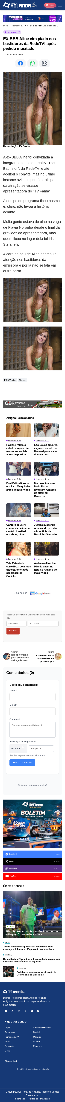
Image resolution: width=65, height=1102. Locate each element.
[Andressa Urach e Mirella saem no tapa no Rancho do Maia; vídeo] (46, 549)
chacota (22, 380)
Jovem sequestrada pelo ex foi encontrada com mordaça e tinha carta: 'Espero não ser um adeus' (28, 947)
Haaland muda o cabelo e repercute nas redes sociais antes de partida (17, 449)
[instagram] (19, 1011)
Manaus (37, 1037)
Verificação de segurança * (22, 741)
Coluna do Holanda (42, 1027)
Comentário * (16, 719)
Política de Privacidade (39, 1098)
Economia (9, 1046)
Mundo (36, 1041)
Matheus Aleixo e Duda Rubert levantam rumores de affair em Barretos (45, 490)
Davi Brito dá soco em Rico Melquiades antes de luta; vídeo (18, 486)
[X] (12, 1011)
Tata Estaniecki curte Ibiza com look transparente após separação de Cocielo (18, 570)
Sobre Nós (20, 1098)
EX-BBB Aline (10, 380)
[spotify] (38, 1011)
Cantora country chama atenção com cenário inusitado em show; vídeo (18, 529)
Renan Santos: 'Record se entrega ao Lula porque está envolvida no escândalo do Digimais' (31, 960)
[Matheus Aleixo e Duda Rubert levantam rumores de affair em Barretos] (46, 469)
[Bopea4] (20, 5)
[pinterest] (25, 1011)
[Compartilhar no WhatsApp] (32, 63)
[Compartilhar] (44, 63)
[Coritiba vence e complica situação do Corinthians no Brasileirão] (8, 971)
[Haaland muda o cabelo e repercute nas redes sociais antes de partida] (18, 430)
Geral (7, 1050)
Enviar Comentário (22, 762)
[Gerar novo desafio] (23, 748)
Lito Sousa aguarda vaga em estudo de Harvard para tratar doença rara (45, 449)
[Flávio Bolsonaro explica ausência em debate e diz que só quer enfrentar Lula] (32, 914)
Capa (7, 1027)
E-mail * (13, 705)
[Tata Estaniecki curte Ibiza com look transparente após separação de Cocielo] (18, 549)
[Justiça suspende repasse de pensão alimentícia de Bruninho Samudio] (46, 510)
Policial (36, 1032)
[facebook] (6, 1011)
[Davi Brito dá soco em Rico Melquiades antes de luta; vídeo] (18, 469)
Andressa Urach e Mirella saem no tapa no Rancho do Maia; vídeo (45, 568)
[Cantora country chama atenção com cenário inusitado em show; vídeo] (18, 510)
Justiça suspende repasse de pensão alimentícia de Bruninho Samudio (45, 529)
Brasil (7, 1041)
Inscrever (13, 630)
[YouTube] (32, 1011)
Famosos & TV (19, 26)
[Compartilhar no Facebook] (20, 63)
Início (5, 26)
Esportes (37, 1046)
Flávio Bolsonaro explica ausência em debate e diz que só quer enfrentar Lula (32, 933)
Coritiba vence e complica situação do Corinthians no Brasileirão (36, 973)
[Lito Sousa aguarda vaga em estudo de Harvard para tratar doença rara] (46, 430)
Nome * (13, 690)
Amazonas (10, 1032)
